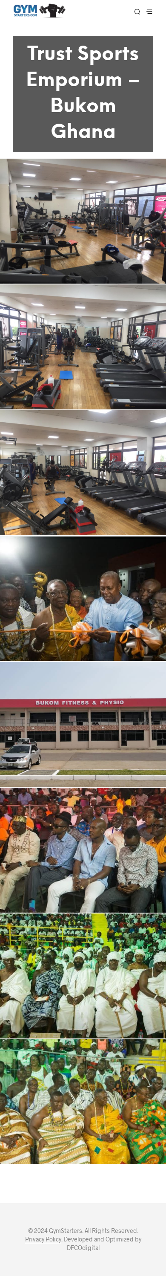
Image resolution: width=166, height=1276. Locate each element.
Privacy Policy (43, 1239)
